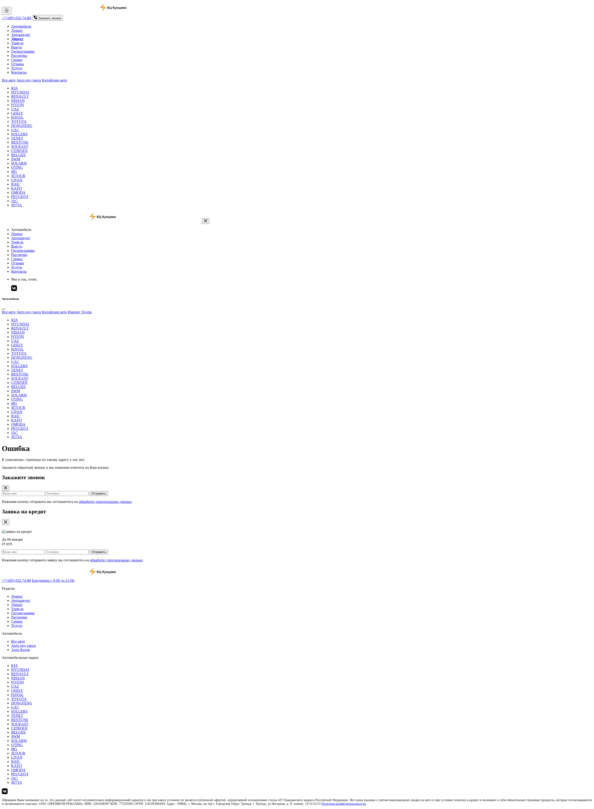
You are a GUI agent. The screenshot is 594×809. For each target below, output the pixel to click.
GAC (15, 130)
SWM (15, 159)
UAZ (15, 109)
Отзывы (17, 64)
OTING (17, 167)
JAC (14, 201)
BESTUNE (19, 142)
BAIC (15, 184)
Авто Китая (20, 650)
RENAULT (20, 96)
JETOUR (18, 176)
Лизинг (17, 30)
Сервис (17, 60)
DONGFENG (21, 126)
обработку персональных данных (105, 502)
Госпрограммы (23, 51)
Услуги (16, 68)
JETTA (16, 205)
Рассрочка (19, 56)
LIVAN (17, 180)
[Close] (4, 309)
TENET (17, 138)
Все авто (9, 80)
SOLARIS (19, 163)
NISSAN (18, 101)
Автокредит (20, 35)
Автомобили (21, 26)
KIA (14, 88)
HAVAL (17, 117)
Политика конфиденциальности (343, 804)
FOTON (17, 105)
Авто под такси (28, 80)
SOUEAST (19, 147)
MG (14, 172)
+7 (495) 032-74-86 (16, 18)
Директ (17, 605)
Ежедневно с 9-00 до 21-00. (53, 580)
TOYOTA (19, 121)
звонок (49, 18)
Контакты (19, 72)
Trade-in (17, 43)
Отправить (98, 493)
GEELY (17, 113)
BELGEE (18, 155)
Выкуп (16, 47)
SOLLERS (19, 134)
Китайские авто (54, 80)
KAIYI (16, 188)
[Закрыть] (205, 221)
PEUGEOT (20, 197)
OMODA (18, 192)
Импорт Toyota (80, 312)
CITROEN (19, 151)
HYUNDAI (20, 92)
